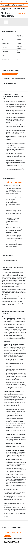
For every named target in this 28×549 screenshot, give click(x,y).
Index (6, 22)
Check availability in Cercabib (14, 532)
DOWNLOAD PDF (21, 13)
